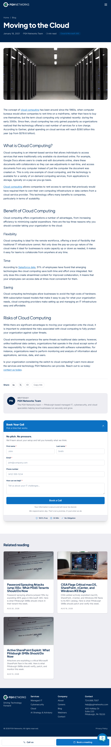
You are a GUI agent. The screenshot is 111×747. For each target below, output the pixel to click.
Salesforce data (26, 267)
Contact (61, 716)
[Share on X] (20, 384)
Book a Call (55, 500)
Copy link (38, 385)
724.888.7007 (92, 700)
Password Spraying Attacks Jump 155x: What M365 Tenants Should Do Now (28, 588)
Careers (61, 704)
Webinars (62, 712)
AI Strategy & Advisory (41, 712)
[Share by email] (27, 384)
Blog (14, 17)
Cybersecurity (37, 704)
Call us (30, 742)
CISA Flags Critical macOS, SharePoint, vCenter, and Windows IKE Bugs (79, 588)
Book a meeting (84, 742)
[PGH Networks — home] (16, 4)
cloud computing (30, 109)
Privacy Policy (102, 728)
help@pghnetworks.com (96, 704)
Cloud (33, 708)
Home (6, 17)
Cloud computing (12, 186)
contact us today (12, 369)
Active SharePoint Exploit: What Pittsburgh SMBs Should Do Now (28, 653)
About (61, 700)
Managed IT (36, 700)
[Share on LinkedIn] (13, 384)
